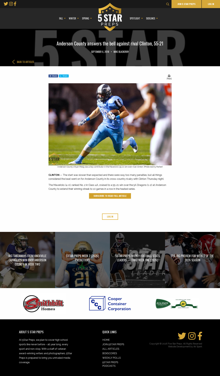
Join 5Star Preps (113, 344)
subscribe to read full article (110, 195)
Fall (61, 18)
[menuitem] (61, 18)
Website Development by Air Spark (185, 346)
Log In (211, 4)
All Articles (110, 348)
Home (106, 339)
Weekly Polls (111, 357)
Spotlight (135, 18)
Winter (72, 18)
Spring (85, 18)
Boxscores (109, 353)
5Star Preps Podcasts (110, 364)
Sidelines (150, 18)
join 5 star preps (186, 4)
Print (169, 78)
